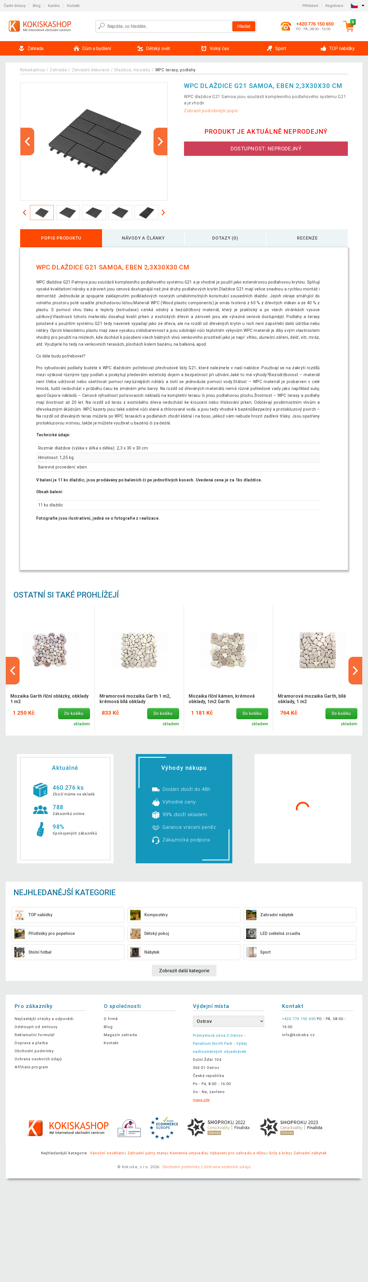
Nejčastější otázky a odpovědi (44, 1019)
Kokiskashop (32, 70)
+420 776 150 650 (299, 1019)
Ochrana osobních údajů (38, 1059)
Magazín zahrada (120, 1035)
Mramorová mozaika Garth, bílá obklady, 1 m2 (312, 698)
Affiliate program (31, 1067)
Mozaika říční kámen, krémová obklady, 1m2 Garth (222, 698)
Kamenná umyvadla (188, 1153)
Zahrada (58, 70)
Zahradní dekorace (91, 70)
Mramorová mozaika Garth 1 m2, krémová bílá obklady (134, 698)
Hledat (243, 26)
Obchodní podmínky (34, 1051)
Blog (37, 5)
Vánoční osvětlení (107, 1153)
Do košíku (73, 713)
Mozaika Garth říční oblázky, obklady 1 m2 (49, 698)
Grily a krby (279, 1153)
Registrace (334, 5)
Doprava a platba (31, 1043)
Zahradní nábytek (310, 1153)
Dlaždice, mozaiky (132, 70)
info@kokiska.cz (298, 1035)
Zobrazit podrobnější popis (211, 110)
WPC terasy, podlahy (175, 70)
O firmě (111, 1019)
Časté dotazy (15, 5)
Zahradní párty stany (147, 1153)
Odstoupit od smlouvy (36, 1027)
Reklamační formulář (35, 1035)
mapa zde (201, 1100)
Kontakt (73, 5)
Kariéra (54, 5)
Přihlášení (310, 5)
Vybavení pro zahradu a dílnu (238, 1153)
